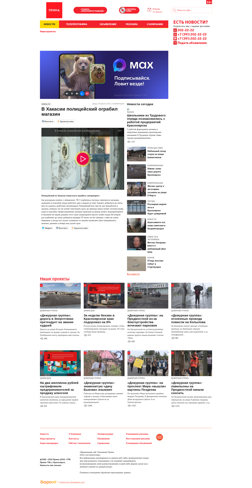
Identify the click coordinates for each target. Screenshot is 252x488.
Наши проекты (48, 31)
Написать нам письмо (50, 465)
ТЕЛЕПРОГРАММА (76, 24)
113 (133, 141)
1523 (177, 406)
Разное (130, 112)
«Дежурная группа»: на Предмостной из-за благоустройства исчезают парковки (145, 320)
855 (45, 406)
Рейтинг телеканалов (79, 443)
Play (77, 10)
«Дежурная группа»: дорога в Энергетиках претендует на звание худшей (57, 320)
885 (176, 338)
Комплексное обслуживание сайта (72, 482)
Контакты (74, 438)
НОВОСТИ (49, 24)
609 (133, 341)
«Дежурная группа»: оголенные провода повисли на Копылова (188, 319)
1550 (133, 405)
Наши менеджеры (49, 443)
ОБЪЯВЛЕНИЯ (108, 24)
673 (89, 335)
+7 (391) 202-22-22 (192, 34)
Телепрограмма (105, 434)
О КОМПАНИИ (155, 24)
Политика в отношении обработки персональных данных (105, 472)
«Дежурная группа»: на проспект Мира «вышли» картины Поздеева (146, 386)
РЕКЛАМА (132, 24)
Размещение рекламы (137, 434)
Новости (44, 434)
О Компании (75, 434)
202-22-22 (186, 30)
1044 (89, 405)
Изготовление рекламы (138, 438)
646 (45, 338)
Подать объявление (192, 42)
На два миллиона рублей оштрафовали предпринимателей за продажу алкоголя (59, 387)
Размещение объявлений (139, 443)
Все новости (133, 274)
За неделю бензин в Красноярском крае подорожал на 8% (99, 319)
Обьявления (103, 438)
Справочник (103, 443)
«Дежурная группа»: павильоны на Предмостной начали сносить (187, 387)
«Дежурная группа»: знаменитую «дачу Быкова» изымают (99, 386)
